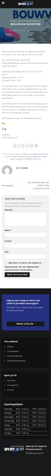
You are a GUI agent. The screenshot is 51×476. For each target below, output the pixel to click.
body (14, 157)
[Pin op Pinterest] (32, 146)
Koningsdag (7, 185)
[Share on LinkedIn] (36, 146)
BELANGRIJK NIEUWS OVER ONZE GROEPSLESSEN (38, 185)
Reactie (9, 210)
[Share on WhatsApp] (15, 146)
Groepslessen (36, 157)
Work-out (37, 159)
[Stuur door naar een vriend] (28, 146)
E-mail (8, 241)
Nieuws (13, 21)
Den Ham (20, 157)
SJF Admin (38, 31)
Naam (8, 230)
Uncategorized (25, 21)
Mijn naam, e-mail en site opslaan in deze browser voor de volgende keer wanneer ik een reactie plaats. (23, 266)
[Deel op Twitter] (23, 146)
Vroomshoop (28, 159)
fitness (27, 157)
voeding (18, 159)
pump (12, 159)
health (44, 157)
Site (6, 252)
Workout (36, 21)
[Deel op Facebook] (19, 146)
